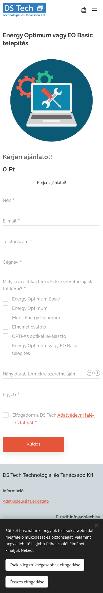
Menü (94, 10)
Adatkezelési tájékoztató (26, 501)
